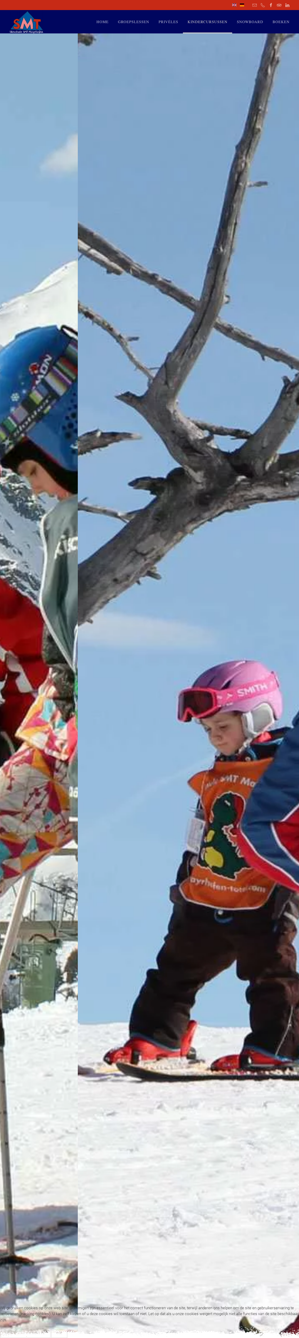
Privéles (168, 21)
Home (102, 21)
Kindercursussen (208, 21)
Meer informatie (25, 1333)
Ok (59, 1333)
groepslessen (133, 21)
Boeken (281, 21)
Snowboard (250, 21)
